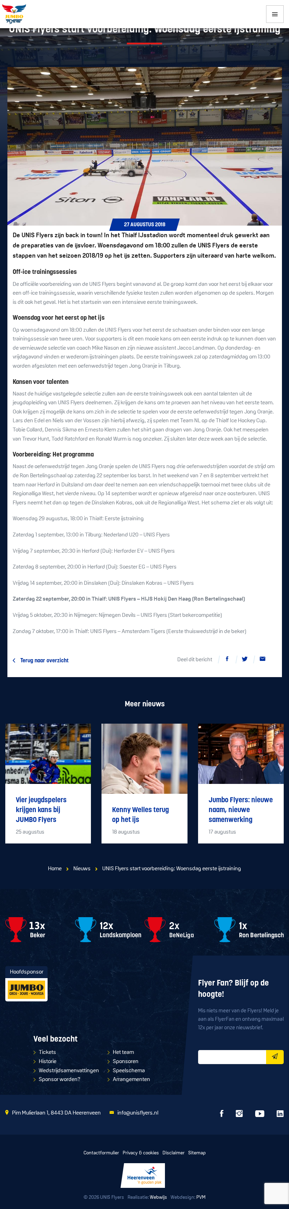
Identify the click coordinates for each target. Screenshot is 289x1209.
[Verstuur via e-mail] (262, 660)
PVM (200, 1197)
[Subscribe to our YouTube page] (259, 1115)
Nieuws (82, 869)
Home (55, 869)
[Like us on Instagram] (239, 1115)
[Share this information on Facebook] (227, 660)
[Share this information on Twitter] (245, 660)
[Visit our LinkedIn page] (280, 1115)
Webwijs (158, 1197)
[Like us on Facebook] (221, 1115)
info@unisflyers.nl (137, 1113)
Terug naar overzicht (44, 661)
